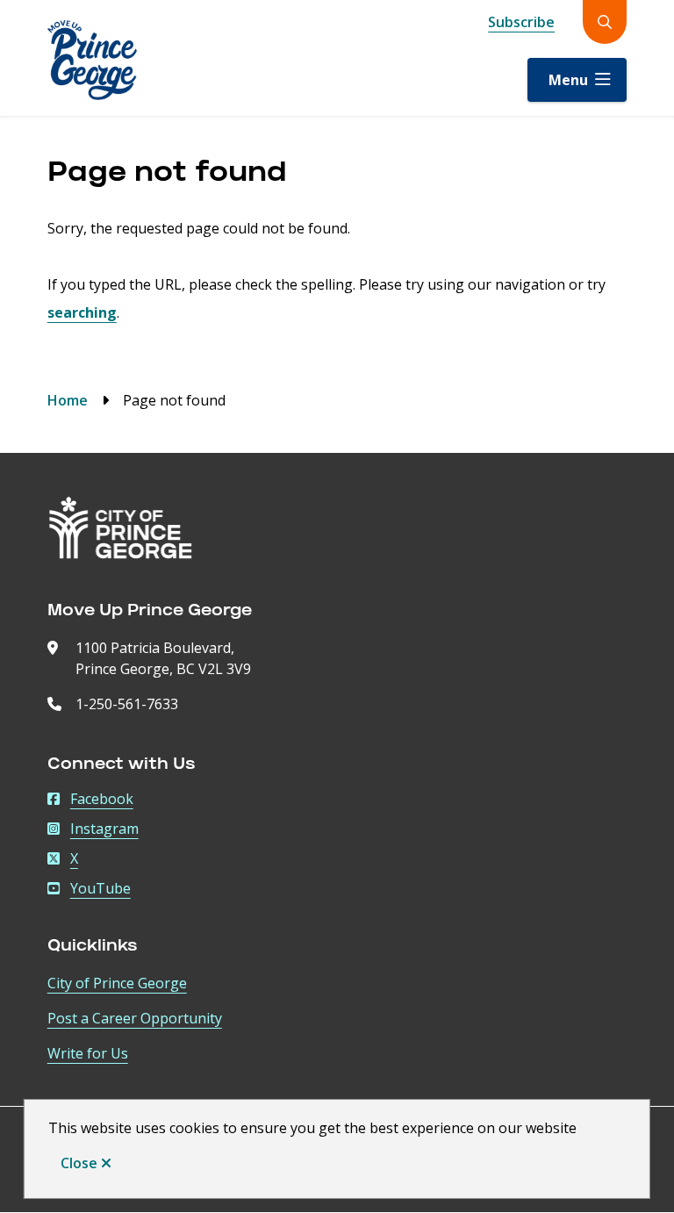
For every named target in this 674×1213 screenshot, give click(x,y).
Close (79, 1163)
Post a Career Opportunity (134, 1018)
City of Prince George (117, 983)
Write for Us (87, 1053)
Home (67, 400)
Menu (568, 80)
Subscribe (521, 22)
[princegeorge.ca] (120, 528)
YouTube (100, 888)
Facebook (101, 798)
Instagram (104, 828)
